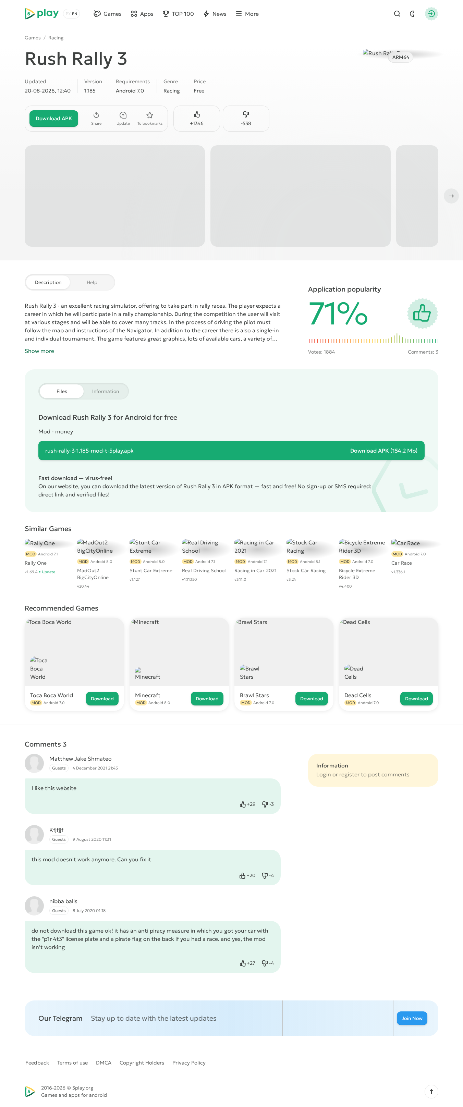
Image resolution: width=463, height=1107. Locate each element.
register (349, 774)
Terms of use (72, 1062)
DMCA (103, 1062)
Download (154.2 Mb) (384, 450)
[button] (431, 1091)
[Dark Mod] (412, 14)
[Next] (450, 196)
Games (33, 38)
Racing (55, 38)
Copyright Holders (142, 1062)
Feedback (37, 1062)
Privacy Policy (189, 1062)
